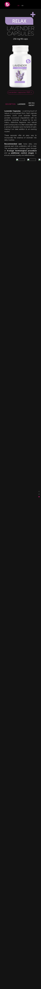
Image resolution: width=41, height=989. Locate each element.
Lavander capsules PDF (19, 92)
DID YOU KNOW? (32, 104)
